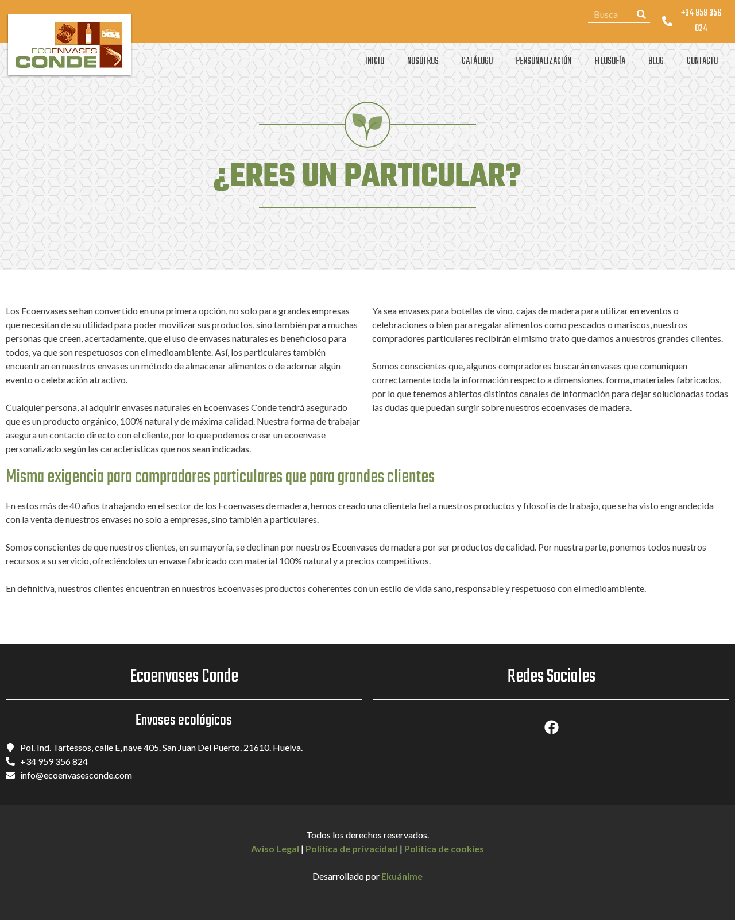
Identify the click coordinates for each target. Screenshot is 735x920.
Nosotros (423, 61)
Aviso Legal (275, 848)
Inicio (374, 61)
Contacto (702, 61)
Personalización (543, 61)
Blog (656, 61)
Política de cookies (444, 848)
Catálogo (477, 61)
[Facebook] (551, 727)
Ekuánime (402, 876)
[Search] (641, 14)
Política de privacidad (351, 848)
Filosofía (609, 61)
